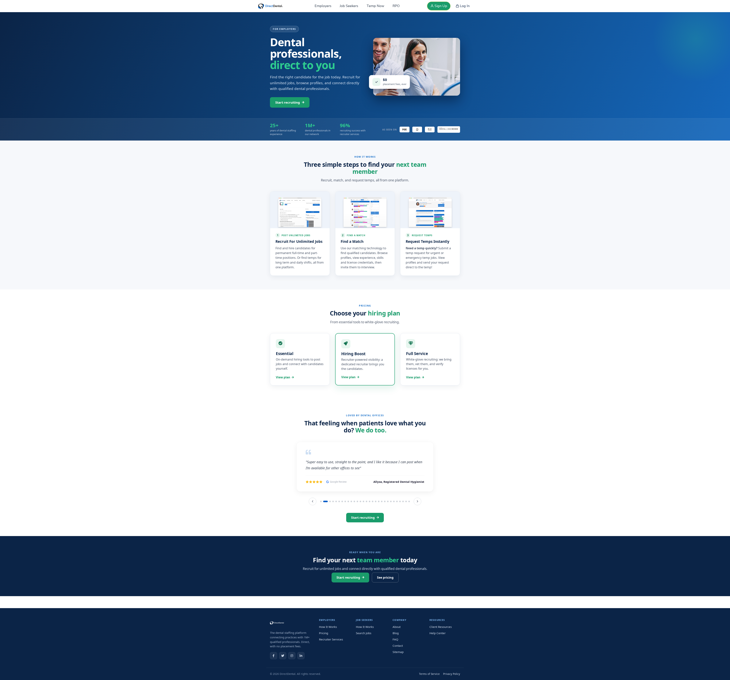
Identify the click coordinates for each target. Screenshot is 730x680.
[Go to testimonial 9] (348, 521)
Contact (398, 653)
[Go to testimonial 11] (354, 521)
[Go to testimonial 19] (378, 521)
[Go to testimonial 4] (333, 521)
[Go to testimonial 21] (385, 521)
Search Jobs (363, 640)
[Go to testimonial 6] (339, 521)
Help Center (437, 640)
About (397, 634)
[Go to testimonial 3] (328, 521)
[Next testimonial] (417, 521)
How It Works (328, 634)
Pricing (323, 640)
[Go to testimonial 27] (403, 521)
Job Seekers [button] (349, 6)
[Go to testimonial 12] (357, 521)
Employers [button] (323, 6)
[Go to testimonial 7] (342, 521)
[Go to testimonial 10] (351, 521)
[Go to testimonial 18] (375, 521)
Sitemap (398, 659)
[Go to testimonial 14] (363, 521)
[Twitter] (282, 663)
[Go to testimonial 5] (336, 521)
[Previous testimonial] (312, 521)
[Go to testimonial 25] (397, 521)
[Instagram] (291, 663)
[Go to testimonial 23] (391, 521)
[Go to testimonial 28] (406, 521)
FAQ (395, 647)
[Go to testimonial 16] (369, 521)
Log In (465, 6)
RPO (396, 6)
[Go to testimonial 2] (324, 521)
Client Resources (440, 634)
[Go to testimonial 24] (394, 521)
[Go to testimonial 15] (366, 521)
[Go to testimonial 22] (388, 521)
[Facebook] (273, 663)
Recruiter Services (331, 647)
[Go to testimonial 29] (409, 521)
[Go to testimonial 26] (400, 521)
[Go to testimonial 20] (381, 521)
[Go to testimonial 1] (321, 521)
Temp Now (375, 6)
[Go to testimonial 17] (372, 521)
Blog (396, 640)
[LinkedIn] (301, 663)
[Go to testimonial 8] (345, 521)
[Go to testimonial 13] (360, 521)
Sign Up (441, 6)
